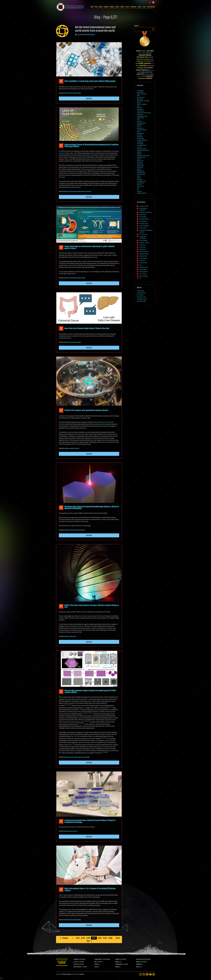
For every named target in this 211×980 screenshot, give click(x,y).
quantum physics (81, 530)
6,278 (99, 938)
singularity (152, 74)
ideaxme (137, 65)
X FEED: (75, 962)
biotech (148, 55)
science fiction (81, 616)
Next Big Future (141, 297)
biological (140, 125)
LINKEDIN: (117, 959)
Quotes (140, 7)
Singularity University (143, 101)
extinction (145, 61)
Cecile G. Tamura (144, 242)
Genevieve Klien (144, 206)
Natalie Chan (143, 256)
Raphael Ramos (144, 254)
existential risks (139, 61)
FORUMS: (117, 967)
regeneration (140, 74)
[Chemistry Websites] (144, 39)
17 (89, 713)
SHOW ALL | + (139, 278)
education (140, 162)
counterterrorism (141, 145)
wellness (149, 78)
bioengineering (141, 123)
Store (144, 7)
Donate (122, 7)
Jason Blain (142, 269)
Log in (79, 34)
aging (138, 51)
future (148, 61)
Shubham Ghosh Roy (67, 93)
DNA (138, 95)
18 (90, 713)
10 (108, 707)
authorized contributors (89, 34)
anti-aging (150, 51)
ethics (138, 176)
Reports (112, 7)
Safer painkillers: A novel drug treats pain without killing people (89, 81)
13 (82, 713)
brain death (138, 59)
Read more (89, 98)
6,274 (78, 938)
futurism (75, 831)
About (92, 7)
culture (150, 59)
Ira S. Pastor (142, 274)
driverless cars (141, 157)
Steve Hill (142, 260)
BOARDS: (138, 962)
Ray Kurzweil (140, 97)
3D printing (140, 90)
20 (83, 723)
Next (88, 941)
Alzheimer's (144, 51)
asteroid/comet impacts (144, 113)
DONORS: (117, 962)
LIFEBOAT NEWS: (97, 959)
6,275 (83, 938)
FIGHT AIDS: (76, 964)
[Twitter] (143, 974)
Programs (106, 7)
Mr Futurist (140, 295)
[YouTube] (150, 974)
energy (139, 169)
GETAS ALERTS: (139, 959)
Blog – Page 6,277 (105, 17)
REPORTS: (96, 964)
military (71, 636)
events (139, 177)
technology (149, 76)
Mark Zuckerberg (142, 104)
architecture (140, 111)
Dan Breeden (66, 448)
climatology (140, 138)
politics (139, 72)
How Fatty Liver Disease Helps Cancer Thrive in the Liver (86, 328)
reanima (143, 72)
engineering (140, 171)
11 (109, 707)
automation (140, 118)
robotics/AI (76, 448)
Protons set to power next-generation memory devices (86, 410)
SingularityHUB (141, 301)
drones (139, 159)
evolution (139, 179)
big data (139, 121)
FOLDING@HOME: (119, 964)
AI (140, 51)
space (75, 636)
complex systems (142, 140)
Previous (65, 938)
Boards (100, 7)
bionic (138, 126)
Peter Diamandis (142, 94)
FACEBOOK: (76, 959)
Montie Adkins (143, 271)
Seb (140, 265)
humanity (152, 63)
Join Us (127, 7)
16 (87, 713)
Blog (96, 7)
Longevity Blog (141, 293)
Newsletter (133, 7)
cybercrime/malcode (143, 150)
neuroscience (88, 191)
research (146, 74)
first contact (140, 186)
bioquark (142, 55)
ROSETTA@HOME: (77, 967)
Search (153, 29)
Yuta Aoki (142, 245)
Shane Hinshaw (144, 251)
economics (140, 160)
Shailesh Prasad (144, 219)
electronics (140, 164)
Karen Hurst (142, 228)
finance (139, 184)
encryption (140, 167)
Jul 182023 (61, 81)
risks (149, 74)
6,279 (105, 938)
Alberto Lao (142, 249)
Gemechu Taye (143, 223)
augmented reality (142, 116)
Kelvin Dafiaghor (144, 226)
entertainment (141, 172)
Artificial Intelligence (142, 53)
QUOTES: (138, 967)
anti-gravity (140, 109)
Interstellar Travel (150, 65)
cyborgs (139, 152)
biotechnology (140, 57)
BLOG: (95, 962)
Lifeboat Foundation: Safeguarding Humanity (70, 6)
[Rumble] (153, 974)
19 (92, 713)
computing (140, 142)
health (140, 63)
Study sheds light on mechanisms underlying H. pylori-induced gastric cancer (89, 247)
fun (138, 189)
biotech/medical (77, 93)
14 (84, 713)
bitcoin (146, 57)
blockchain (151, 57)
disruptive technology (143, 155)
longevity (144, 70)
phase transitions (98, 422)
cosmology (140, 143)
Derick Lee (142, 247)
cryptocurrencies (141, 148)
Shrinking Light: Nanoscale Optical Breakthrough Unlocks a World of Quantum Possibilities (91, 507)
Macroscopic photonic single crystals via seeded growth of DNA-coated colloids (90, 691)
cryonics (139, 147)
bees (138, 119)
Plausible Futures (142, 299)
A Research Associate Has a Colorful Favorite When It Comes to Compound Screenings (89, 821)
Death (152, 59)
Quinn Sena (142, 214)
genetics (83, 191)
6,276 (88, 938)
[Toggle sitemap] (150, 2)
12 (111, 707)
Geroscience (140, 291)
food (138, 188)
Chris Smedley (143, 276)
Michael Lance (143, 267)
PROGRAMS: (138, 964)
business (139, 135)
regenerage (148, 72)
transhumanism (142, 78)
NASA (149, 70)
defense (139, 154)
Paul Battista (143, 221)
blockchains (140, 133)
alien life (139, 107)
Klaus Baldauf (143, 240)
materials (72, 448)
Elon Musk (140, 99)
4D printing (140, 92)
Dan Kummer (143, 234)
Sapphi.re (82, 974)
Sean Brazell (143, 258)
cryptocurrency (146, 59)
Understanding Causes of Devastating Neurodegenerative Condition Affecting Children (91, 145)
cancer (142, 59)
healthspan (147, 63)
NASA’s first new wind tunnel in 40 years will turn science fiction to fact (91, 606)
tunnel (78, 626)
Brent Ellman (143, 262)
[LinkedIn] (147, 974)
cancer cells (72, 265)
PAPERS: (96, 967)
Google (137, 63)
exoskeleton (140, 183)
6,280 (110, 938)
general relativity (141, 193)
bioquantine (149, 53)
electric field (80, 434)
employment (140, 166)
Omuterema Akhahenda (142, 237)
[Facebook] (140, 974)
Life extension (148, 68)
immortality (143, 66)
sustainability (143, 76)
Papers (117, 7)
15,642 (118, 938)
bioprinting (140, 128)
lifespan (138, 70)
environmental (141, 174)
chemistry (83, 278)
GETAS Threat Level (61, 962)
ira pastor (140, 68)
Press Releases (151, 7)
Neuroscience (152, 70)
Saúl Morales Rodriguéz (143, 209)
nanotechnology (73, 530)
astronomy (140, 114)
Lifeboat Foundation (66, 974)
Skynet (139, 102)
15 (85, 713)
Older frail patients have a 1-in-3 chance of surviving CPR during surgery (89, 889)
